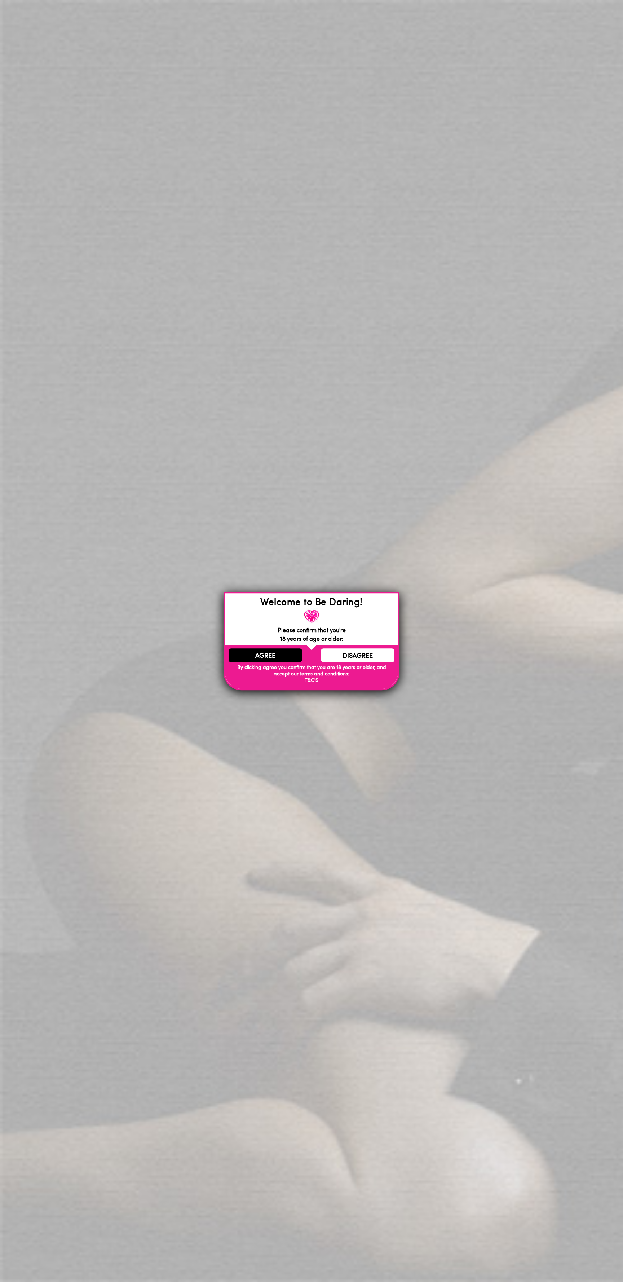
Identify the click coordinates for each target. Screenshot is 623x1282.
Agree (265, 655)
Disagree (358, 655)
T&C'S (311, 680)
